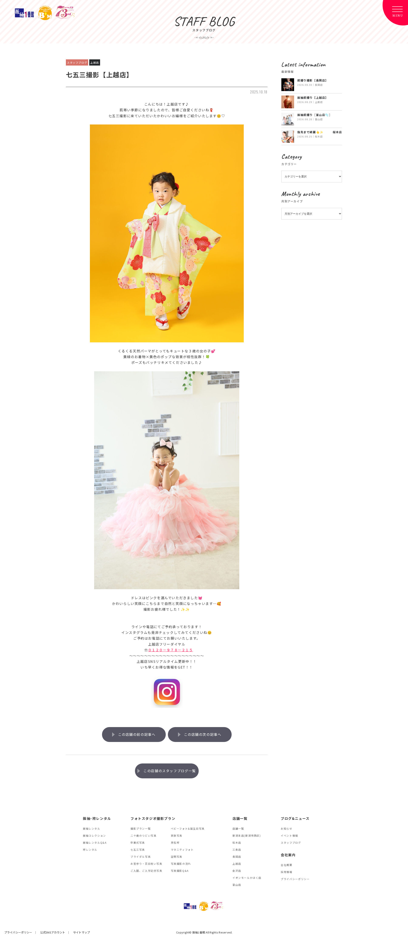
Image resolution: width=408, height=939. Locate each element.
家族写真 (176, 835)
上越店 (236, 863)
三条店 (236, 849)
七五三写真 (137, 849)
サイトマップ (81, 932)
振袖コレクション (94, 835)
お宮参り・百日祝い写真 (146, 863)
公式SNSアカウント (52, 932)
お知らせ (286, 828)
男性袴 (175, 842)
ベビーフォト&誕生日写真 (188, 828)
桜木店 (236, 842)
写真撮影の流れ (181, 863)
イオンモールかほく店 (246, 877)
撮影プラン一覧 (140, 828)
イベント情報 (289, 835)
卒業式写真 (137, 842)
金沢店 (236, 870)
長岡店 (236, 856)
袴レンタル (90, 849)
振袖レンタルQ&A (94, 842)
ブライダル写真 (140, 856)
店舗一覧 (238, 828)
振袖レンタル (91, 828)
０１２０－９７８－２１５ (170, 649)
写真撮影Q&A (180, 870)
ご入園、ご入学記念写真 (146, 870)
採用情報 (286, 872)
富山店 (236, 884)
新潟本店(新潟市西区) (246, 835)
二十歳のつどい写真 (143, 835)
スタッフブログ (291, 842)
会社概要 (286, 865)
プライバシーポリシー (295, 879)
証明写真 (176, 856)
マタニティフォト (182, 849)
